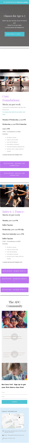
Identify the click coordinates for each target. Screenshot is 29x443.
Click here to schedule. (22, 2)
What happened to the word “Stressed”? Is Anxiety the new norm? (13, 371)
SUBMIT (14, 401)
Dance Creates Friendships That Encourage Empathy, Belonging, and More (14, 354)
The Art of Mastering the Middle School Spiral (14, 319)
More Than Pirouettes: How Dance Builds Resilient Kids (12, 337)
